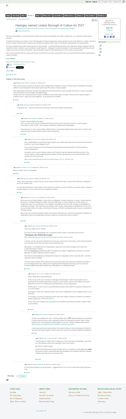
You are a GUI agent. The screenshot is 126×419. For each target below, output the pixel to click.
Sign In (94, 2)
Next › (24, 376)
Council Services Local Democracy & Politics (60, 28)
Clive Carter (36, 139)
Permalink (15, 83)
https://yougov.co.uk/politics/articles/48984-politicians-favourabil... (53, 324)
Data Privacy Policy (104, 395)
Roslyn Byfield (30, 105)
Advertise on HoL (74, 392)
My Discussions (24, 19)
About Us (42, 392)
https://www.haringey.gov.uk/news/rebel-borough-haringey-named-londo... (49, 237)
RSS (7, 380)
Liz (23, 28)
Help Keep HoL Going (46, 401)
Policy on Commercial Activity (79, 395)
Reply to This (11, 74)
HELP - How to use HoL (18, 401)
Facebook (12, 67)
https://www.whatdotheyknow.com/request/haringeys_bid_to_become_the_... (49, 159)
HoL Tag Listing (15, 395)
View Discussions (24, 31)
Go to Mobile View (41, 411)
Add (95, 20)
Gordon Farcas (26, 167)
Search (124, 1)
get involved (68, 367)
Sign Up (88, 2)
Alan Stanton (25, 83)
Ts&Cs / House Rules (105, 392)
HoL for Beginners (16, 398)
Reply (16, 100)
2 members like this (19, 64)
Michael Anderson (38, 364)
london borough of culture (27, 62)
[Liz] (10, 30)
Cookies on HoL (103, 398)
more (12, 58)
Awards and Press (45, 398)
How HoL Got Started (46, 395)
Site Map (13, 392)
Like (10, 64)
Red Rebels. (50, 299)
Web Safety (101, 401)
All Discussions (11, 19)
